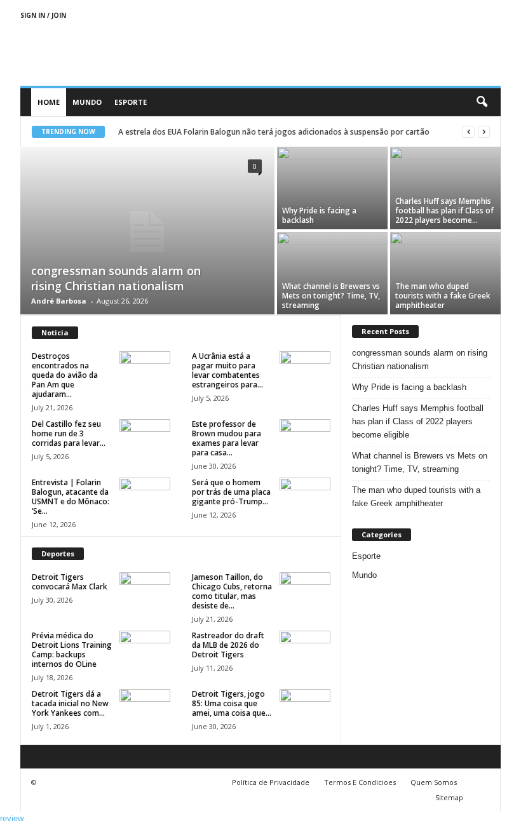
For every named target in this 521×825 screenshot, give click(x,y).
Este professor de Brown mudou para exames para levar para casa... (226, 438)
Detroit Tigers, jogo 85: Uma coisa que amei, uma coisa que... (231, 703)
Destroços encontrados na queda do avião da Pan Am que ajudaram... (65, 375)
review (12, 818)
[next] (484, 132)
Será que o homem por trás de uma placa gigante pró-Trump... (231, 492)
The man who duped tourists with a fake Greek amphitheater (443, 296)
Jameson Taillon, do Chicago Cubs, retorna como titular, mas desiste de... (232, 591)
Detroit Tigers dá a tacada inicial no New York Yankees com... (70, 703)
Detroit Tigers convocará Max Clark (69, 582)
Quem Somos (433, 782)
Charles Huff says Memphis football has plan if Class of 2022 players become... (444, 210)
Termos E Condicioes (360, 782)
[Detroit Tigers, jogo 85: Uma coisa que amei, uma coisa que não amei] (305, 708)
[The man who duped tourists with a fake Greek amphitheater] (445, 273)
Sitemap (449, 797)
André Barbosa (58, 300)
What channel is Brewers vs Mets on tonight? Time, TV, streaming (331, 296)
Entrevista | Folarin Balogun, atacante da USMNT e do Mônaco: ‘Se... (70, 496)
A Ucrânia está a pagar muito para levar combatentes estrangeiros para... (227, 370)
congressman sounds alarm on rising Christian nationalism (116, 278)
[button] (482, 102)
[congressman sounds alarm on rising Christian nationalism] (147, 232)
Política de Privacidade (270, 782)
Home (48, 102)
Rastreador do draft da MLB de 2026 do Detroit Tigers (228, 645)
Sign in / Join (43, 15)
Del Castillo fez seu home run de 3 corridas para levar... (68, 433)
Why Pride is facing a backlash (319, 215)
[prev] (469, 132)
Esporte (130, 102)
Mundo (87, 102)
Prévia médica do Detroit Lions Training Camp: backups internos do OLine (72, 649)
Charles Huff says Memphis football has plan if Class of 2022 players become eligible (418, 421)
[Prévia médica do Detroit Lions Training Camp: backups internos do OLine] (144, 650)
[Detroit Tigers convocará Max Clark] (144, 591)
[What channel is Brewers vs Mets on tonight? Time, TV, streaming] (332, 273)
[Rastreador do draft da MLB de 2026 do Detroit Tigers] (305, 650)
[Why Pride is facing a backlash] (332, 188)
